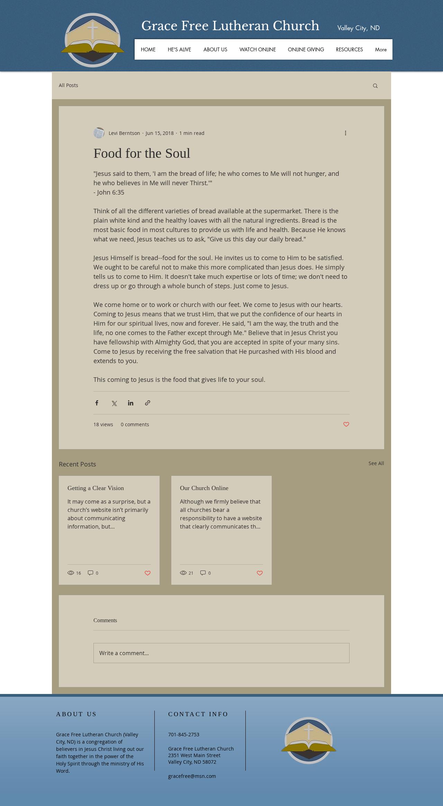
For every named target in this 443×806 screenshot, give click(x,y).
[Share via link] (147, 403)
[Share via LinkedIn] (130, 403)
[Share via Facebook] (96, 403)
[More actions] (345, 133)
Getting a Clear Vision (95, 488)
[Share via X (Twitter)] (113, 403)
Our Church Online (204, 488)
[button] (215, 49)
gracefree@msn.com (192, 776)
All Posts (68, 85)
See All (376, 463)
